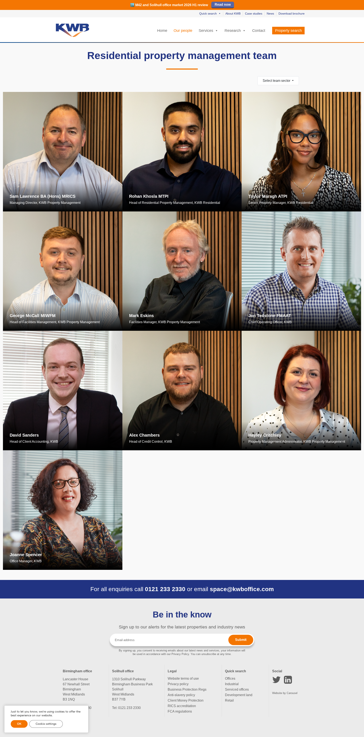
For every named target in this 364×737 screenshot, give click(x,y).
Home (162, 30)
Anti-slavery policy (181, 695)
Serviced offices (237, 689)
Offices (230, 678)
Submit (240, 640)
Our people (183, 30)
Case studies (253, 13)
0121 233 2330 (165, 589)
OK (19, 724)
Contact (258, 30)
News (270, 13)
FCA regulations (180, 711)
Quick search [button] (208, 13)
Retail (229, 700)
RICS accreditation (182, 706)
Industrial (232, 684)
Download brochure (291, 13)
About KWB (233, 13)
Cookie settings (46, 724)
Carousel (292, 693)
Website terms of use (183, 678)
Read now (223, 4)
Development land (238, 695)
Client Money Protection (185, 700)
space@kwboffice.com (242, 589)
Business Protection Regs (187, 689)
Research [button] (233, 30)
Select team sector (277, 80)
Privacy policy (178, 684)
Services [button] (206, 30)
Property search (288, 30)
